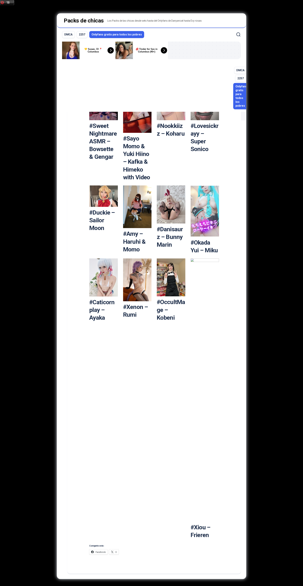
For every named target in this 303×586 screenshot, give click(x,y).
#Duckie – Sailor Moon (102, 220)
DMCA (68, 34)
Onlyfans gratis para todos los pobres (117, 34)
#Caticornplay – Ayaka (102, 310)
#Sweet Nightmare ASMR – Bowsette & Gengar (103, 141)
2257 (82, 34)
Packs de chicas (84, 20)
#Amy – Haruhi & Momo (134, 241)
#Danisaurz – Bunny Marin (170, 237)
